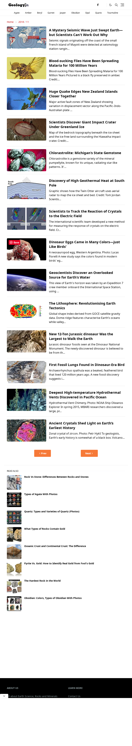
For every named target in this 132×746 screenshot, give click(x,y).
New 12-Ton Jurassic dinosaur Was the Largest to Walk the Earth (81, 336)
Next (88, 453)
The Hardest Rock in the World (42, 580)
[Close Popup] (4, 696)
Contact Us (74, 696)
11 (27, 21)
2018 (21, 21)
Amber (28, 12)
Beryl (39, 12)
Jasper (63, 12)
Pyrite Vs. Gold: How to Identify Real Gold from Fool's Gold (59, 563)
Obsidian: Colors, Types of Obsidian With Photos (53, 598)
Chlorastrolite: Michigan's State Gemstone (85, 153)
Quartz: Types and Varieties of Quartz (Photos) (51, 511)
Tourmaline (112, 12)
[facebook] (98, 5)
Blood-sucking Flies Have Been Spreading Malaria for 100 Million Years (84, 63)
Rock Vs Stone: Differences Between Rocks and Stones (56, 476)
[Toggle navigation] (122, 5)
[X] (103, 5)
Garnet (51, 12)
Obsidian (75, 12)
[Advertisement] (66, 642)
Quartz (98, 12)
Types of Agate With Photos (40, 494)
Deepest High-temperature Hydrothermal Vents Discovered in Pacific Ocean (85, 394)
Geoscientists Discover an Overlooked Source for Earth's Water (81, 275)
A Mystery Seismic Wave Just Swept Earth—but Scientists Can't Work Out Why (86, 32)
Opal (87, 12)
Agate (17, 12)
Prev (43, 453)
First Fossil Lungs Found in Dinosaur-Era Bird (87, 364)
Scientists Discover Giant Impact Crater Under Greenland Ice (82, 124)
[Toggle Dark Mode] (110, 5)
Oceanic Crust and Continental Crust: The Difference (55, 546)
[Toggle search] (116, 5)
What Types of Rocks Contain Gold (44, 528)
